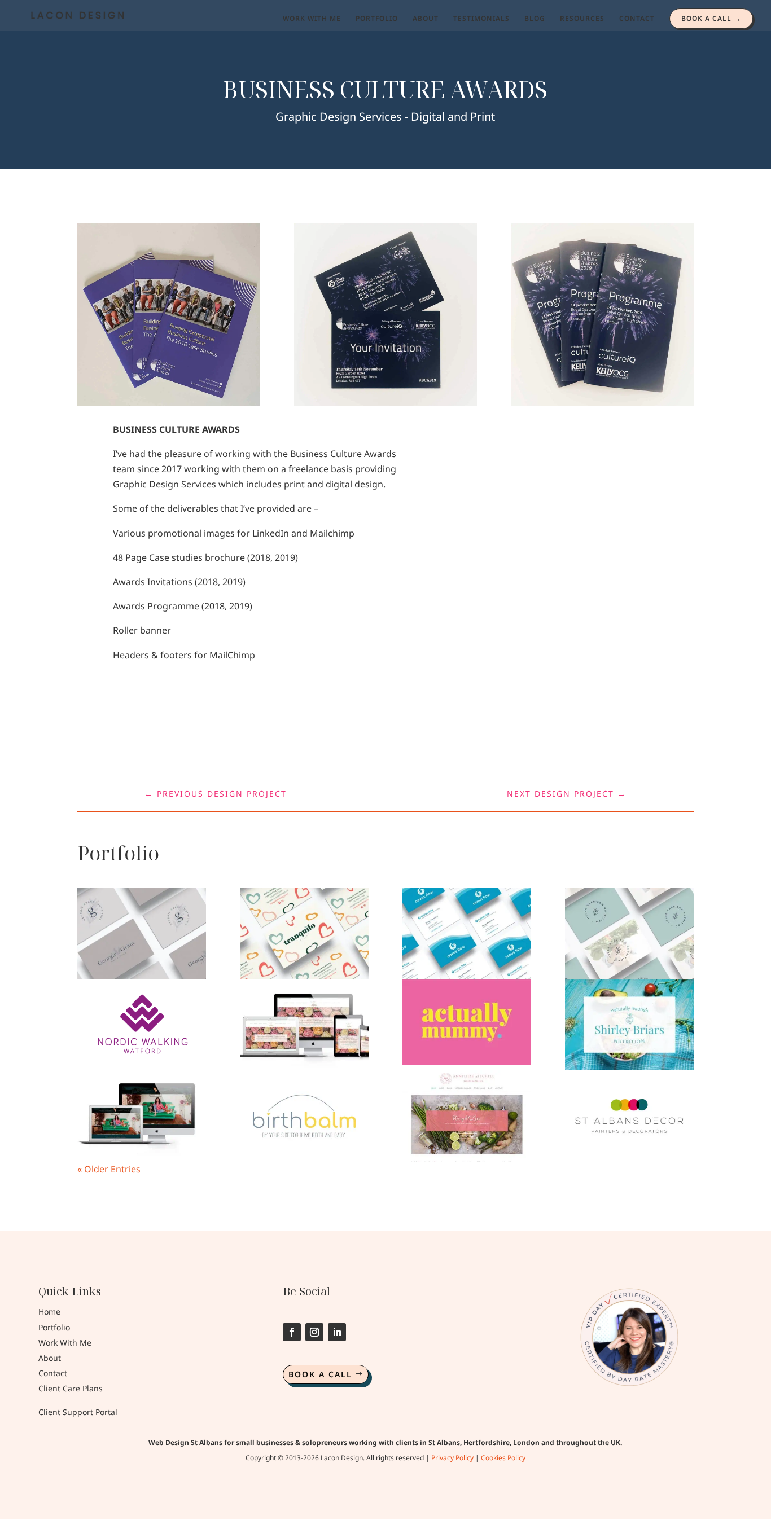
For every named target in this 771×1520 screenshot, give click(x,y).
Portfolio (54, 1327)
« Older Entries (109, 1169)
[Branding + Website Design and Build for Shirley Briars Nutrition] (629, 1024)
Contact (52, 1373)
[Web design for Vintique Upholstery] (141, 1116)
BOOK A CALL (706, 18)
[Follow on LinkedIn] (337, 1332)
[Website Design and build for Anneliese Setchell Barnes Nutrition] (466, 1116)
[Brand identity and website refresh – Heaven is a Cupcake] (304, 1024)
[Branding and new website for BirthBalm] (304, 1116)
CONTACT (637, 19)
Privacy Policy (452, 1457)
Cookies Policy (503, 1457)
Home (49, 1311)
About (49, 1357)
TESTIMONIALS (481, 19)
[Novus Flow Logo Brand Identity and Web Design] (466, 933)
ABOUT (426, 19)
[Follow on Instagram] (314, 1332)
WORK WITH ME (312, 19)
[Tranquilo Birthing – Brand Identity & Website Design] (304, 933)
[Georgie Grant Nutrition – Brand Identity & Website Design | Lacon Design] (141, 933)
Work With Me (64, 1342)
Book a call (320, 1374)
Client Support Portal (77, 1412)
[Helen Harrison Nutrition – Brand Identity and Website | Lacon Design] (629, 933)
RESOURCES (582, 19)
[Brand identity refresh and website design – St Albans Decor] (629, 1116)
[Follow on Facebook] (292, 1332)
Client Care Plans (70, 1388)
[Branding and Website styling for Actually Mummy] (466, 1022)
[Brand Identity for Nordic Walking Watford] (141, 1024)
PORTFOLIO (377, 19)
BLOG (534, 19)
